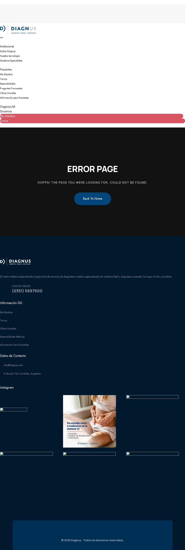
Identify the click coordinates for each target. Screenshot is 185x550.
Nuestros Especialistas (11, 60)
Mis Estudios (6, 74)
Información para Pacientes (14, 98)
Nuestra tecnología (10, 56)
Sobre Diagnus (8, 51)
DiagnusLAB (7, 107)
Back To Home (92, 199)
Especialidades (7, 83)
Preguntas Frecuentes (11, 88)
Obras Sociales (8, 93)
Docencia (6, 111)
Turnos (3, 79)
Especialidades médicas (12, 336)
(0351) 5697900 (27, 291)
